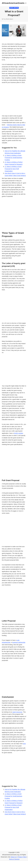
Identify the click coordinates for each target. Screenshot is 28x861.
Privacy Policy (22, 857)
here (24, 743)
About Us (14, 857)
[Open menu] (25, 3)
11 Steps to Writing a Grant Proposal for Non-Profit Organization (13, 169)
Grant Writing (14, 7)
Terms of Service (14, 859)
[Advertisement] (14, 100)
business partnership (18, 642)
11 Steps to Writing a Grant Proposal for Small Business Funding (13, 158)
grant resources (17, 712)
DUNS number (18, 433)
